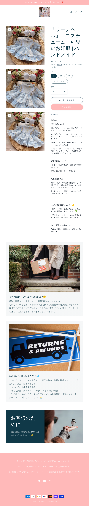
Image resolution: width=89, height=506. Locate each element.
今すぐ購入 (67, 107)
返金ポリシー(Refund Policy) (28, 466)
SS (61, 76)
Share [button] (55, 115)
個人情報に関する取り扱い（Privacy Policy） (27, 472)
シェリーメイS (59, 81)
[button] (7, 12)
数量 (52, 87)
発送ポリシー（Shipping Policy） (56, 466)
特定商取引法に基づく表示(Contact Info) (64, 472)
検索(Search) (20, 461)
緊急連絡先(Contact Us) (36, 461)
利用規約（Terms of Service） (60, 461)
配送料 (59, 65)
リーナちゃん (40, 501)
